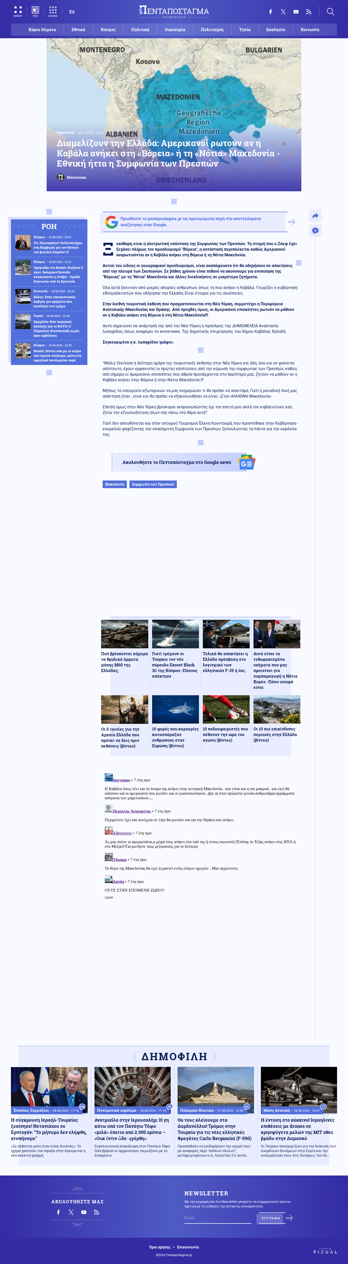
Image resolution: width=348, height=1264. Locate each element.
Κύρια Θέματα (42, 29)
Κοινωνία (310, 29)
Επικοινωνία (188, 1247)
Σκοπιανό (65, 132)
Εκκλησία (275, 29)
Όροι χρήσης (159, 1247)
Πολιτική (140, 29)
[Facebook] (270, 11)
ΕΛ (72, 11)
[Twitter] (283, 11)
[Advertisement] (201, 558)
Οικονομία (175, 29)
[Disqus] (201, 835)
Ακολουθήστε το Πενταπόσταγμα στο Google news (177, 462)
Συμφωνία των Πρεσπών (153, 484)
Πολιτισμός (212, 29)
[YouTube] (296, 11)
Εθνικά (78, 29)
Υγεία (245, 29)
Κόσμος (108, 29)
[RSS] (308, 11)
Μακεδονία (114, 484)
